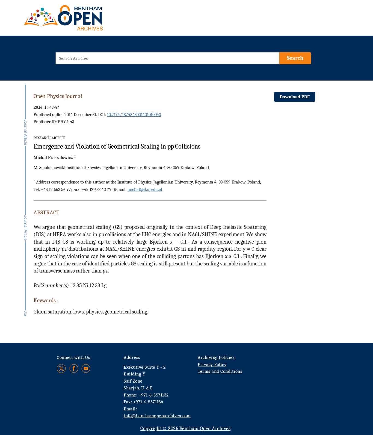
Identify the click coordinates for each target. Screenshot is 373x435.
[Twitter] (61, 368)
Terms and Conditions (220, 371)
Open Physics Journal (58, 96)
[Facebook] (74, 368)
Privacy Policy (212, 364)
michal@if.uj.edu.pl (145, 189)
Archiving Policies (216, 357)
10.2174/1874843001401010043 (134, 114)
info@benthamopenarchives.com (157, 415)
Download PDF (295, 96)
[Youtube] (86, 368)
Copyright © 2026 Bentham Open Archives (185, 428)
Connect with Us (73, 357)
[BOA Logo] (79, 20)
